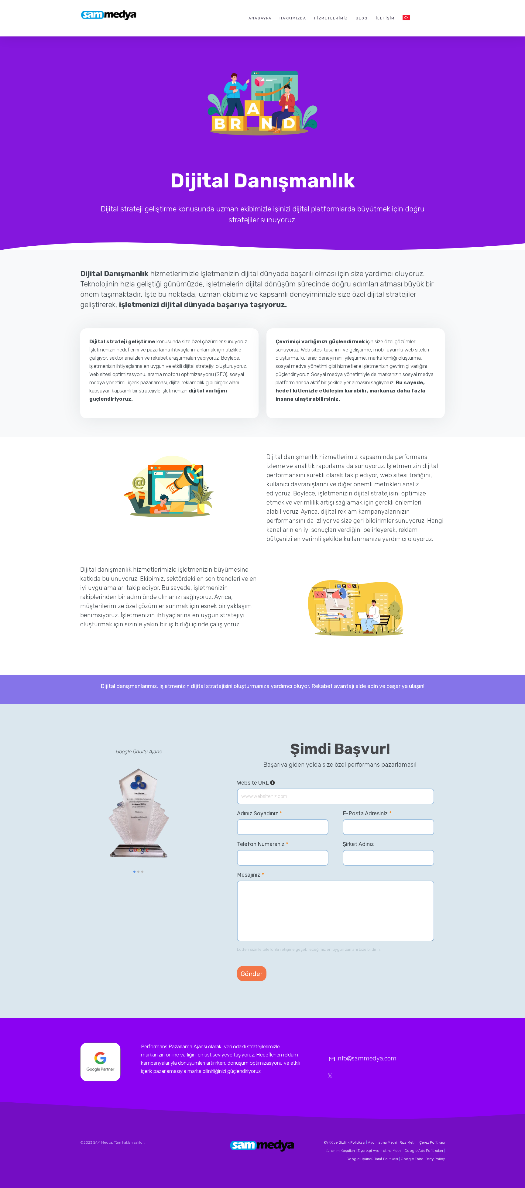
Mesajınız (250, 875)
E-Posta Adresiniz (367, 813)
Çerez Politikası (432, 1142)
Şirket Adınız (358, 844)
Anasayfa (260, 18)
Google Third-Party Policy (423, 1159)
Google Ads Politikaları (423, 1151)
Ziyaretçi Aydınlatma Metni (380, 1151)
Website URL (256, 783)
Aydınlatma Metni (382, 1142)
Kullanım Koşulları (340, 1151)
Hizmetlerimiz (331, 18)
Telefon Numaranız (262, 844)
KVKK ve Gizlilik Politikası (344, 1142)
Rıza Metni (408, 1142)
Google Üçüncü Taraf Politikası (372, 1159)
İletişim (385, 18)
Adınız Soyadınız (259, 813)
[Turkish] (406, 18)
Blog (362, 18)
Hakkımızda (293, 18)
